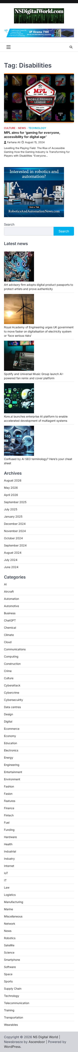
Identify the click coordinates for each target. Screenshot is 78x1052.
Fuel (6, 822)
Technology (37, 128)
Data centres (12, 707)
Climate (9, 634)
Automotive (11, 606)
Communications (15, 649)
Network (9, 923)
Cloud (8, 642)
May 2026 (11, 487)
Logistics (10, 894)
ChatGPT (10, 620)
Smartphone (12, 959)
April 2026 (11, 495)
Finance (9, 808)
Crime (8, 671)
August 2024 (12, 552)
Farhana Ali (13, 142)
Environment (12, 779)
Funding (9, 829)
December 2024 (15, 523)
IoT (6, 873)
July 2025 (10, 509)
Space (8, 974)
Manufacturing (13, 902)
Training (9, 1010)
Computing (11, 656)
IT (5, 880)
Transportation (13, 1017)
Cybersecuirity (13, 699)
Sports (8, 981)
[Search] (71, 47)
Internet (9, 866)
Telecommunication (16, 1003)
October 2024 (13, 538)
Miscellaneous (13, 916)
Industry (9, 858)
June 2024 (11, 567)
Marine (8, 909)
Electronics (11, 750)
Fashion (9, 786)
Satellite (9, 945)
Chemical (10, 627)
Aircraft (9, 591)
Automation (11, 598)
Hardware (10, 837)
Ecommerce (11, 728)
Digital (8, 721)
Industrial (10, 851)
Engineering (11, 764)
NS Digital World (45, 1037)
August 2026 (12, 480)
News (22, 128)
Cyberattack (12, 685)
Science (9, 952)
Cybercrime (11, 692)
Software (10, 967)
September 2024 (15, 545)
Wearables (11, 1024)
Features (9, 801)
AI (5, 584)
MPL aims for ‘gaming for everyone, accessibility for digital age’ (32, 135)
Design (8, 714)
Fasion (8, 793)
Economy (10, 736)
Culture (9, 128)
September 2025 (15, 502)
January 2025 (13, 516)
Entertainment (13, 772)
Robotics (9, 938)
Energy (8, 757)
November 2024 (15, 531)
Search (9, 224)
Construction (12, 663)
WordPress (12, 1047)
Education (10, 743)
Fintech (9, 815)
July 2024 (10, 559)
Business (9, 613)
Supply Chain (12, 988)
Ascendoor (37, 1042)
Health (8, 844)
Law (6, 887)
